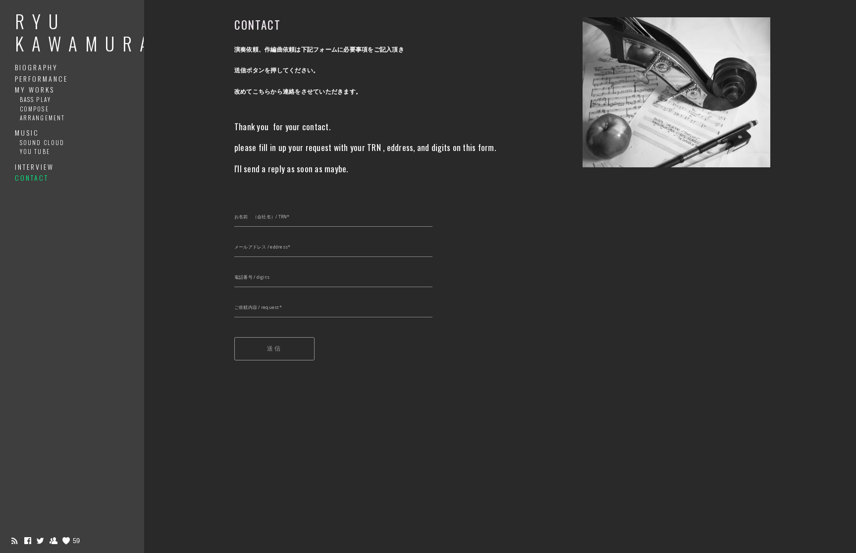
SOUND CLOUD (42, 142)
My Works (34, 89)
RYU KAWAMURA (86, 32)
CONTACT (32, 177)
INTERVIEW (34, 166)
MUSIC (27, 132)
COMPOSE (34, 108)
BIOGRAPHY (36, 67)
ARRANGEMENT (42, 117)
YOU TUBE (35, 151)
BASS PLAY (35, 99)
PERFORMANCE (41, 78)
